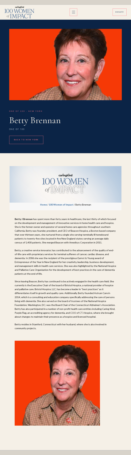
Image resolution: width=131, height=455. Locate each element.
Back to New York (26, 139)
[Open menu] (73, 12)
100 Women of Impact (61, 204)
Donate (119, 12)
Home (43, 204)
